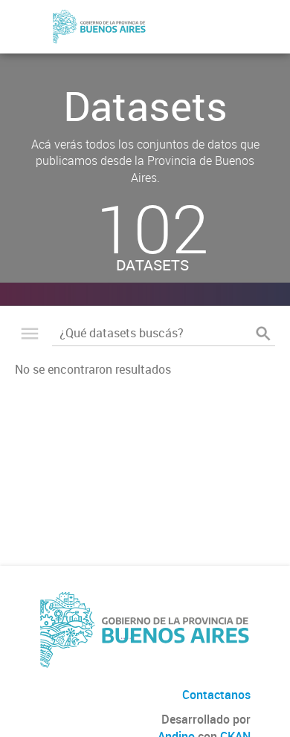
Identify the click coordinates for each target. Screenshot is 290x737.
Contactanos (216, 694)
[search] (263, 333)
